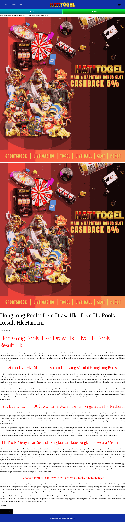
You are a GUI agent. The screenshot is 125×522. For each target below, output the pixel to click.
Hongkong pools (5, 353)
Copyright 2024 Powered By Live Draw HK (62, 518)
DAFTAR (94, 12)
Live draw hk (4, 413)
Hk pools (3, 449)
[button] (6, 511)
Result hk (3, 484)
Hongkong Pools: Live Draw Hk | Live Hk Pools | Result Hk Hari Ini (26, 16)
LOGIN (31, 12)
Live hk (2, 374)
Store (1, 16)
